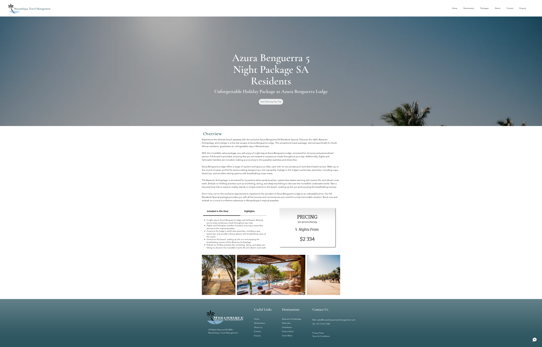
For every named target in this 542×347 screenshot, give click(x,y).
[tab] (221, 211)
